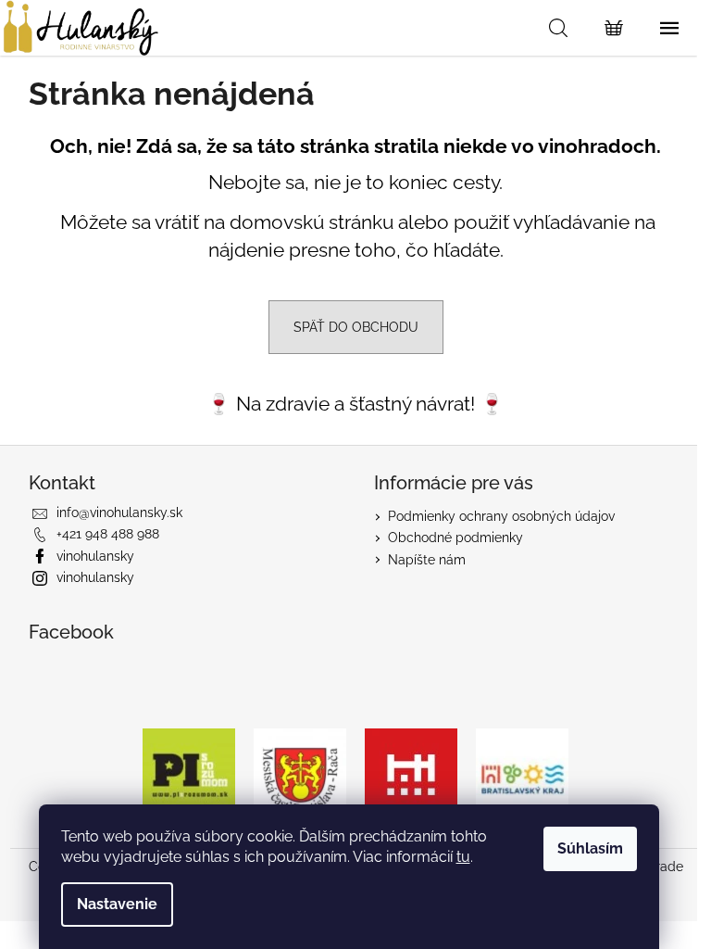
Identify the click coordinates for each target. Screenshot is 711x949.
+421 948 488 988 (107, 533)
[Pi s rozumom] (189, 773)
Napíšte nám (427, 559)
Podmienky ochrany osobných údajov (501, 516)
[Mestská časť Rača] (300, 773)
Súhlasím (590, 848)
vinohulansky (95, 556)
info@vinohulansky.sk (119, 512)
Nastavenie (117, 904)
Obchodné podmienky (455, 537)
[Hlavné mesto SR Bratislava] (411, 773)
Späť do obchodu (355, 327)
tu (463, 857)
